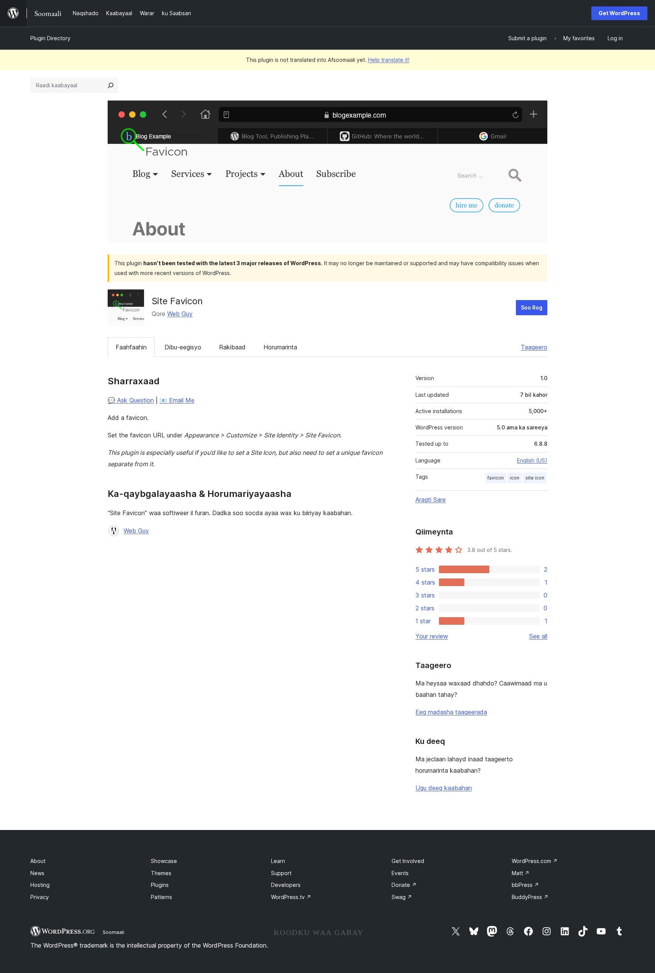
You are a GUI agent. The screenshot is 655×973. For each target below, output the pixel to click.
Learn (278, 861)
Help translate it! (388, 60)
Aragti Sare (430, 499)
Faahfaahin (131, 347)
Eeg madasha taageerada (451, 712)
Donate (404, 885)
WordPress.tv (291, 897)
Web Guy (180, 314)
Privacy (39, 897)
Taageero (534, 347)
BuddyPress (530, 897)
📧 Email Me (177, 400)
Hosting (40, 885)
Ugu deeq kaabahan (443, 788)
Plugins (160, 885)
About (37, 861)
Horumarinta (280, 347)
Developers (286, 885)
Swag (402, 897)
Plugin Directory (50, 38)
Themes (161, 873)
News (37, 873)
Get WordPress (619, 13)
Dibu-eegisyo (183, 347)
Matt (521, 873)
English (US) (532, 460)
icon (514, 478)
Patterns (161, 897)
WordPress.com (535, 861)
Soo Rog (531, 307)
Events (400, 873)
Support (281, 873)
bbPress (525, 885)
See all (538, 636)
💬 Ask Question (131, 400)
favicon (495, 478)
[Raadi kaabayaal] (110, 85)
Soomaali (113, 932)
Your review (431, 636)
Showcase (164, 861)
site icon (534, 478)
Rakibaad (232, 347)
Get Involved (408, 861)
